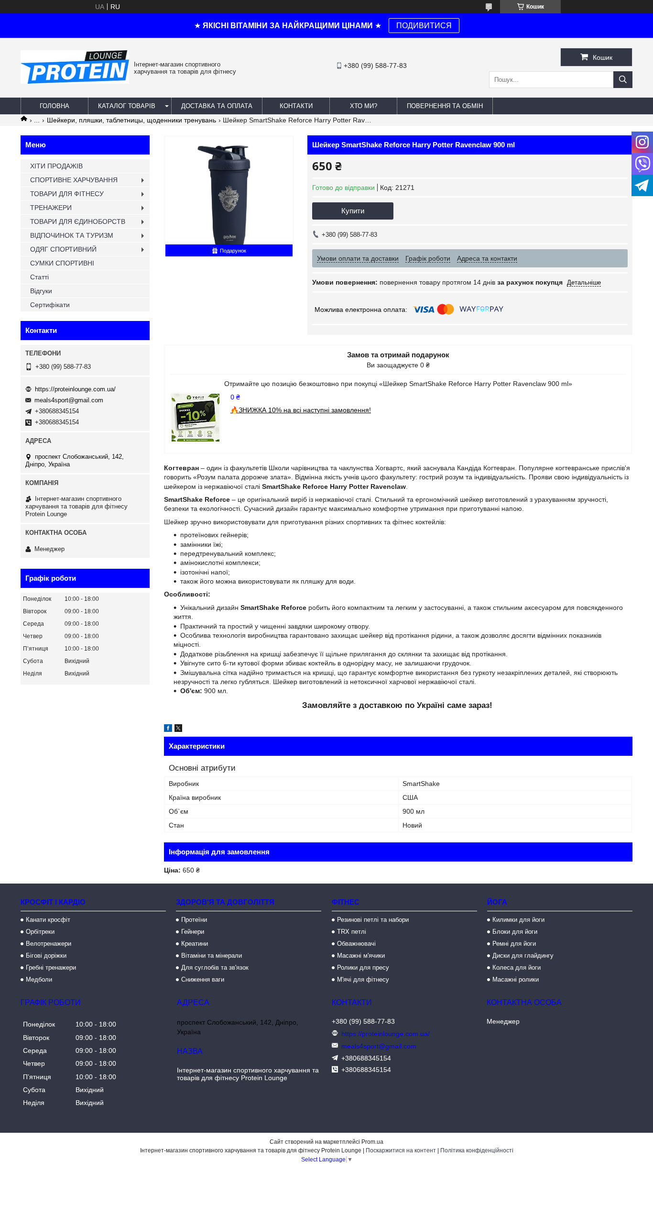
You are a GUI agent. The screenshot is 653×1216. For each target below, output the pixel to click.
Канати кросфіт (48, 919)
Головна (54, 106)
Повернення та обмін (445, 106)
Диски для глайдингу (523, 955)
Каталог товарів (126, 106)
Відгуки (41, 291)
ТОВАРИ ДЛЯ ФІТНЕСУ (67, 194)
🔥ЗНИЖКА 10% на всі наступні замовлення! (300, 410)
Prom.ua (372, 1142)
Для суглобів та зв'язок (215, 967)
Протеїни (194, 919)
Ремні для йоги (514, 943)
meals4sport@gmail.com (68, 400)
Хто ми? (363, 106)
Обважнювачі (356, 943)
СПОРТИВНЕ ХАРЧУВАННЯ (74, 180)
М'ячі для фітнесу (363, 979)
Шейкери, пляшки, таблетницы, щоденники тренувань (131, 120)
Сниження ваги (202, 979)
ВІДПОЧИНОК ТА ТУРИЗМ (71, 235)
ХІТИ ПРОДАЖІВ (56, 166)
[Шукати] (622, 79)
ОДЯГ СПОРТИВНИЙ (63, 249)
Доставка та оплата (216, 106)
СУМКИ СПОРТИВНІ (62, 263)
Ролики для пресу (363, 967)
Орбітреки (40, 931)
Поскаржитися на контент (401, 1150)
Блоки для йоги (514, 931)
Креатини (194, 943)
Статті (39, 277)
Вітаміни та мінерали (211, 955)
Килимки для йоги (518, 919)
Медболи (39, 979)
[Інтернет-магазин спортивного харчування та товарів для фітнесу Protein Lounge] (75, 81)
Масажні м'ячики (361, 955)
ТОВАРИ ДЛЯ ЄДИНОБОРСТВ (77, 221)
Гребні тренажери (51, 967)
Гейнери (192, 931)
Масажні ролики (515, 979)
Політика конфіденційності (476, 1150)
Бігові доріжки (46, 955)
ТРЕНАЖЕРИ (51, 207)
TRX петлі (351, 931)
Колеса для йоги (516, 967)
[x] (178, 729)
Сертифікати (50, 305)
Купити (352, 211)
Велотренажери (48, 943)
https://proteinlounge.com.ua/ (75, 389)
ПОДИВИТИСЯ (424, 26)
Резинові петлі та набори (373, 919)
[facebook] (168, 729)
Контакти (296, 106)
